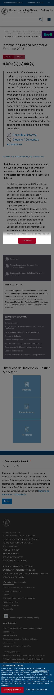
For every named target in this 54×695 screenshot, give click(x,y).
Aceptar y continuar (12, 690)
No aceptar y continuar (36, 690)
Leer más (27, 240)
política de (40, 671)
